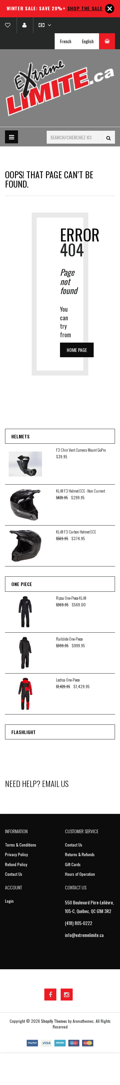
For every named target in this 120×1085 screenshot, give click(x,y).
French (65, 41)
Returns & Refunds (80, 854)
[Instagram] (67, 995)
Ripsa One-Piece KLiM (71, 598)
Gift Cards (73, 864)
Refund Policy (16, 864)
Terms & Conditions (20, 845)
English (88, 41)
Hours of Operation (80, 874)
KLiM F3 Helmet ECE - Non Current (80, 491)
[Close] (109, 8)
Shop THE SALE (85, 8)
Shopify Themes (54, 1021)
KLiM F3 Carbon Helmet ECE (76, 532)
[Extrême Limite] (60, 88)
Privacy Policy (16, 854)
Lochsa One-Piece (68, 680)
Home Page (77, 349)
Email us (55, 783)
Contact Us (13, 874)
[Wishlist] (10, 25)
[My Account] (24, 25)
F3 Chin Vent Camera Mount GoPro (81, 450)
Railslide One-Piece (69, 639)
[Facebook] (50, 995)
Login (9, 901)
